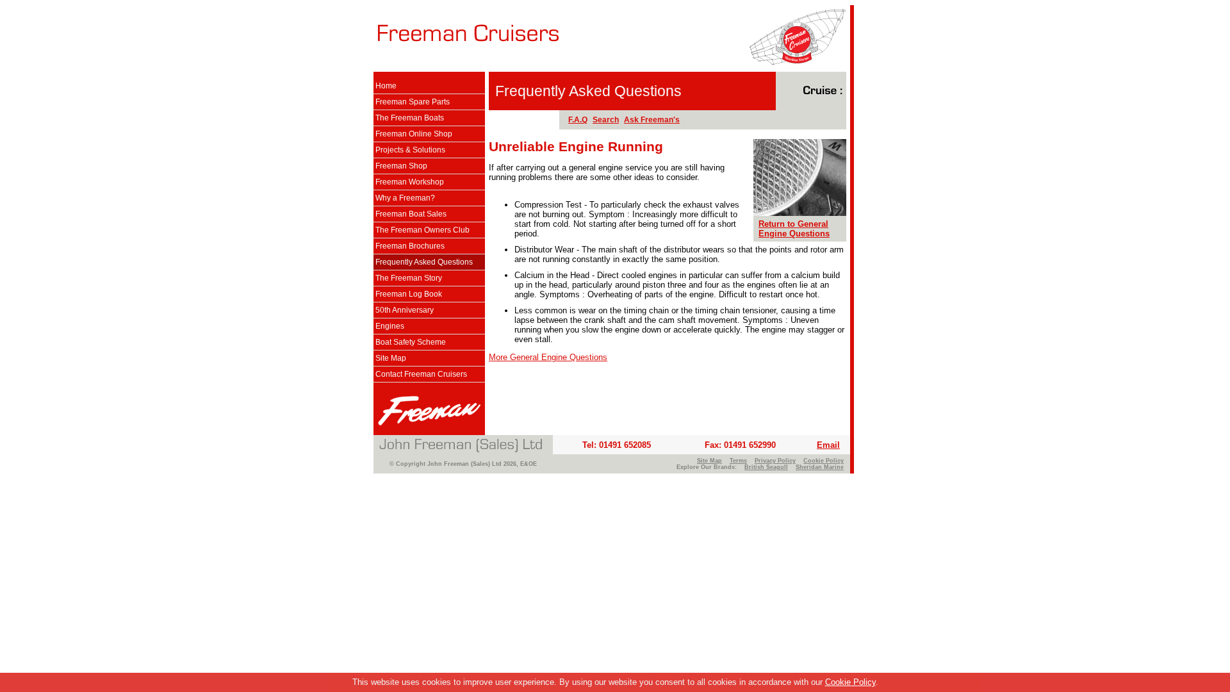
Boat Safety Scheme (410, 342)
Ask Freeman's (652, 119)
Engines (389, 326)
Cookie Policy (850, 682)
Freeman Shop (401, 165)
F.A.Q (577, 119)
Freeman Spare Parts (412, 101)
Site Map (390, 358)
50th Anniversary (404, 310)
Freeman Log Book (408, 294)
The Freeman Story (408, 278)
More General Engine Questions (548, 357)
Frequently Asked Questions (424, 262)
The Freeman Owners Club (422, 230)
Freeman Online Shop (413, 133)
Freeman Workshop (409, 181)
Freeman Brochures (410, 246)
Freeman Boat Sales (411, 214)
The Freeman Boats (409, 117)
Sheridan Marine (820, 467)
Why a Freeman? (405, 198)
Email (828, 445)
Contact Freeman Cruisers (421, 374)
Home (386, 85)
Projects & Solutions (410, 149)
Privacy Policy (775, 460)
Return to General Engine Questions (794, 228)
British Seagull (766, 467)
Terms (738, 460)
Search (606, 119)
